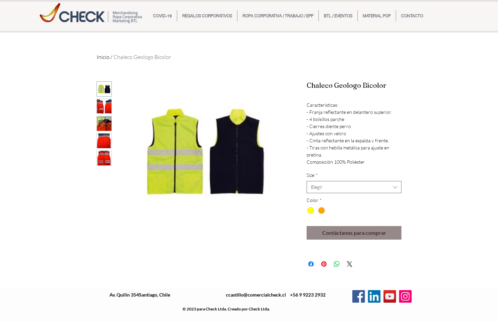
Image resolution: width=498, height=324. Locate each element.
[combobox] (354, 187)
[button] (207, 15)
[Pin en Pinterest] (324, 264)
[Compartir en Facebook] (311, 264)
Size (312, 175)
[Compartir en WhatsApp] (337, 264)
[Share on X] (350, 264)
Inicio (103, 57)
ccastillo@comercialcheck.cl (256, 295)
